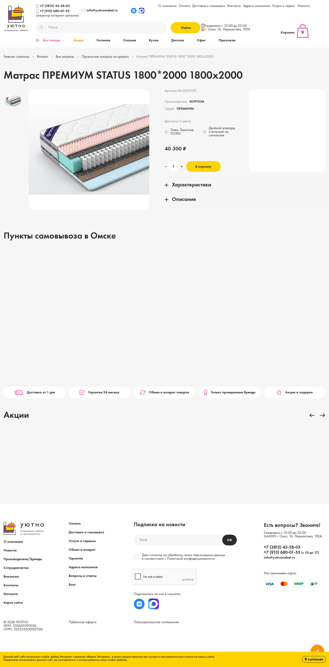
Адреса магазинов (256, 6)
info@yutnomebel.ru (99, 10)
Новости (303, 6)
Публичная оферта (82, 622)
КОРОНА (197, 101)
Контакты (234, 6)
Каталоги (11, 594)
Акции (78, 40)
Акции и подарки (299, 392)
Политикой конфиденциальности (191, 559)
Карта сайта (13, 603)
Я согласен (314, 659)
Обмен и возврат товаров (169, 392)
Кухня (153, 40)
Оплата (184, 6)
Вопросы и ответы (82, 576)
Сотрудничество (16, 568)
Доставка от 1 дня (41, 392)
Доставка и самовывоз (208, 6)
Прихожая (227, 40)
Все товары (51, 40)
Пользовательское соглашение (156, 622)
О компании (167, 6)
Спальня (129, 40)
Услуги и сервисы (82, 541)
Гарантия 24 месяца (103, 392)
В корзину (203, 167)
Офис (201, 40)
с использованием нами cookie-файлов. (102, 659)
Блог (72, 585)
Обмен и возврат (82, 550)
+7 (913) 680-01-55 (55, 11)
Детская (177, 40)
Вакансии (11, 576)
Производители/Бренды (23, 559)
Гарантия (76, 558)
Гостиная (103, 40)
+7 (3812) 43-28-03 (55, 6)
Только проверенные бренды (233, 392)
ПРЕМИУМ (185, 109)
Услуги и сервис (283, 6)
